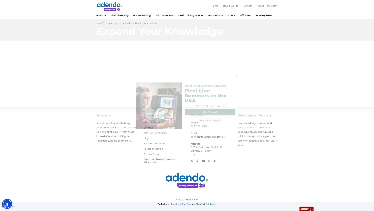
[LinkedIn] (214, 161)
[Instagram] (209, 161)
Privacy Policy (151, 154)
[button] (7, 204)
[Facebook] (192, 161)
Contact (148, 127)
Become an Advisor (154, 143)
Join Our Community (155, 133)
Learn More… (125, 140)
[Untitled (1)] (109, 6)
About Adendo (151, 122)
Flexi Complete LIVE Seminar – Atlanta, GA (160, 161)
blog (146, 138)
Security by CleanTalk (181, 204)
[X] (197, 161)
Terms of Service (153, 148)
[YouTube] (203, 161)
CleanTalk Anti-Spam (206, 204)
